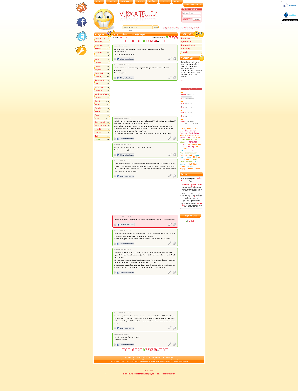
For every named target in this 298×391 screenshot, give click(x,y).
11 (155, 41)
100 (176, 37)
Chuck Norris (102, 73)
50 (172, 37)
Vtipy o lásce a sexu (189, 135)
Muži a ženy (102, 87)
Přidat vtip (184, 52)
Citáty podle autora (194, 144)
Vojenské (102, 129)
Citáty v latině (185, 151)
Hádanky (102, 66)
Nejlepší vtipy (185, 38)
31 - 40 (182, 107)
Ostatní (102, 101)
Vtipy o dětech (187, 140)
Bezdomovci (102, 45)
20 (170, 37)
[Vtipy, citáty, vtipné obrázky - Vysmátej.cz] (135, 15)
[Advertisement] (145, 98)
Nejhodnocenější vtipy (188, 45)
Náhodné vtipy (185, 48)
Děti (102, 56)
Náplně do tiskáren (195, 185)
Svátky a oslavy (102, 125)
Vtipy (193, 151)
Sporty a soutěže (102, 122)
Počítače (102, 108)
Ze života (102, 132)
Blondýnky (102, 49)
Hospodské (102, 70)
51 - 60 (182, 116)
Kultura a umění (102, 80)
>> (167, 41)
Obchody (102, 98)
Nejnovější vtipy (186, 41)
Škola (102, 118)
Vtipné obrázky (188, 147)
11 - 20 (182, 98)
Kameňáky (102, 77)
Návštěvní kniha (193, 5)
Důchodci (102, 63)
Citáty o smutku (188, 157)
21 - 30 (182, 103)
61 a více (183, 121)
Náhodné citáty (190, 166)
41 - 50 (182, 112)
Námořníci (102, 91)
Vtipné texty (102, 42)
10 (152, 41)
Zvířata (102, 139)
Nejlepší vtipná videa (190, 158)
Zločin (102, 136)
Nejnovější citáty (186, 155)
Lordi (102, 84)
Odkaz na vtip (185, 81)
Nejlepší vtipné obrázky (190, 169)
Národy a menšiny (102, 94)
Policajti (102, 111)
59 (160, 41)
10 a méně (183, 94)
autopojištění (197, 197)
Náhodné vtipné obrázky (195, 149)
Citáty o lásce (187, 129)
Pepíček (102, 104)
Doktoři (102, 59)
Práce (102, 115)
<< (123, 41)
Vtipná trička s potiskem (189, 184)
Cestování (102, 52)
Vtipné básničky (102, 38)
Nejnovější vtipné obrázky (190, 133)
